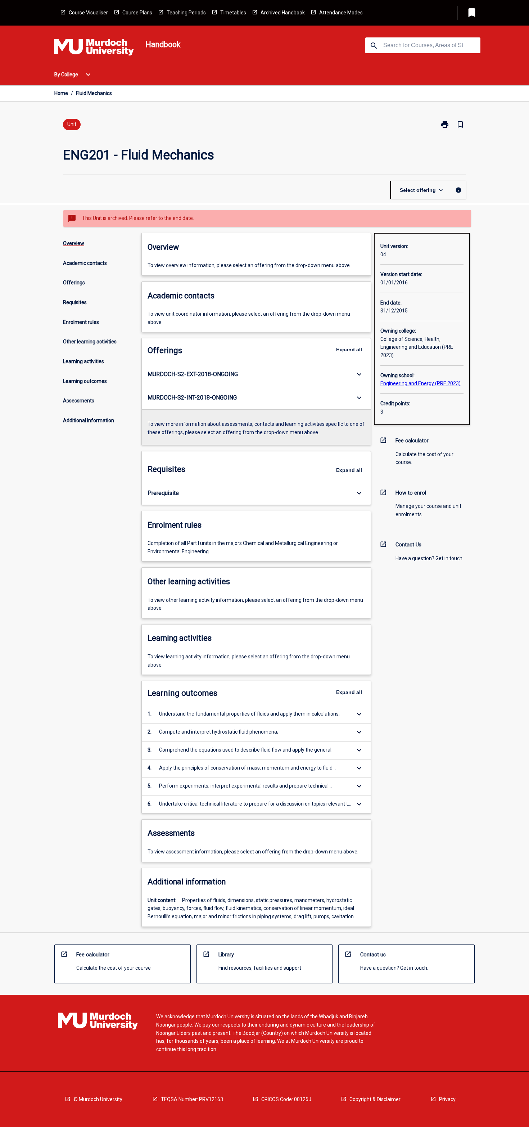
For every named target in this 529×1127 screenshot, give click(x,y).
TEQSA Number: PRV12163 (192, 1099)
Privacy (447, 1099)
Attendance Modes (341, 12)
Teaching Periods (186, 12)
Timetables (233, 12)
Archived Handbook (283, 12)
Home (61, 93)
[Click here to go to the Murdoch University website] (94, 48)
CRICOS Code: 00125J (286, 1099)
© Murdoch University (97, 1099)
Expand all (349, 349)
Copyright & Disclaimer (375, 1099)
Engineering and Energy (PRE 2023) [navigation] (420, 383)
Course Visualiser (88, 12)
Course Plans (137, 12)
